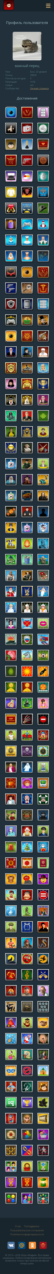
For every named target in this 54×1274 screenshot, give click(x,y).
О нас (18, 1226)
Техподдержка (31, 1226)
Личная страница (39, 88)
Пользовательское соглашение (27, 1230)
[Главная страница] (23, 5)
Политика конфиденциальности (27, 1234)
